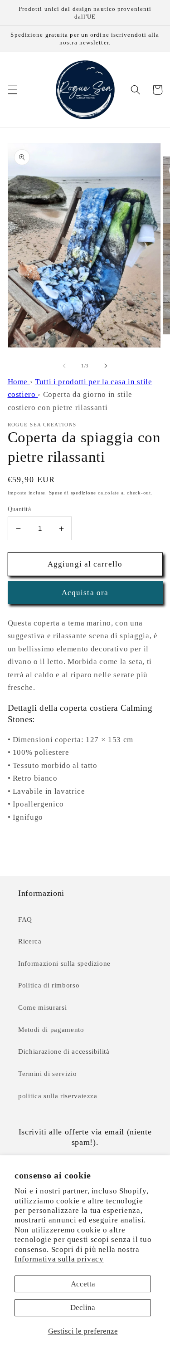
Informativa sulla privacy (59, 1259)
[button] (12, 90)
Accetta (83, 1284)
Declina (82, 1307)
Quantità (19, 509)
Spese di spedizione (73, 492)
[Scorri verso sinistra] (64, 366)
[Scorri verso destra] (106, 366)
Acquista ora (85, 592)
